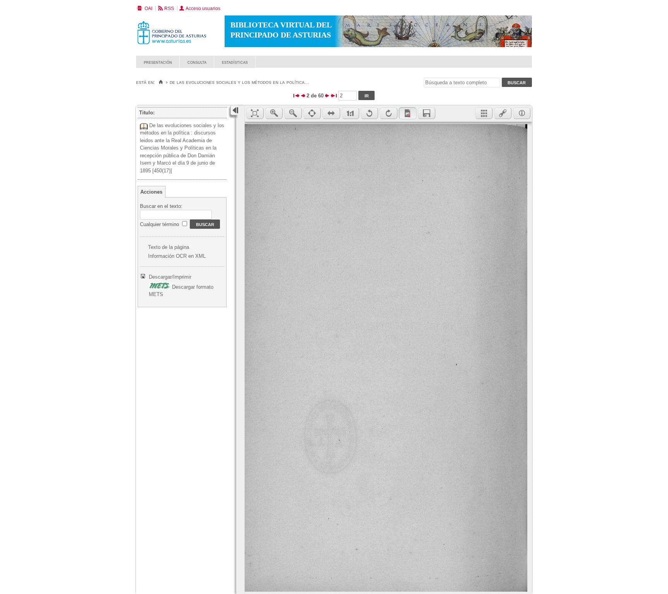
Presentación (158, 62)
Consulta (196, 62)
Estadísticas (235, 62)
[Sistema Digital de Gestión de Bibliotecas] (518, 66)
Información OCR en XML (177, 256)
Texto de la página (168, 247)
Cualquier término (160, 224)
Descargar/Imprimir (170, 277)
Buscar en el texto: (161, 206)
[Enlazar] (502, 113)
